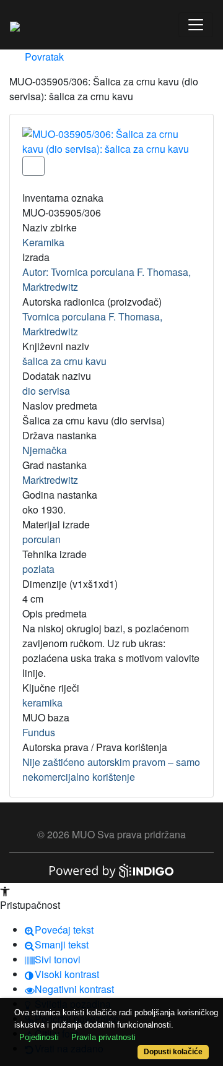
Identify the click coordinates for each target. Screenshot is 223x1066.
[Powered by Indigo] (111, 869)
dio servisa (46, 391)
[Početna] (15, 24)
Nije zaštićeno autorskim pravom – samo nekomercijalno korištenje (111, 769)
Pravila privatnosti (103, 1037)
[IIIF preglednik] (33, 166)
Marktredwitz (50, 480)
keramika (42, 702)
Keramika (43, 242)
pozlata (38, 569)
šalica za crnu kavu (64, 361)
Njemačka (44, 450)
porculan (41, 539)
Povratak (43, 56)
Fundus (38, 732)
